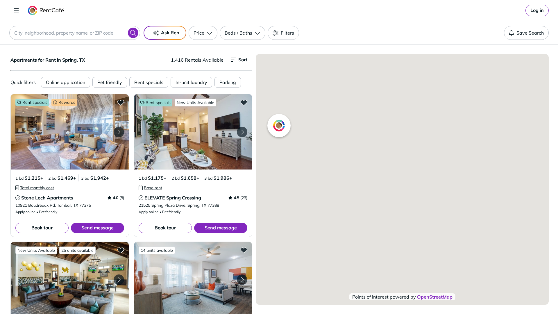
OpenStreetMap (435, 297)
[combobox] (74, 33)
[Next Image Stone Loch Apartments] (119, 132)
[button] (70, 132)
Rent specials (148, 82)
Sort (242, 60)
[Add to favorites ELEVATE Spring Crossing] (244, 102)
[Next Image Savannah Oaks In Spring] (119, 279)
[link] (537, 10)
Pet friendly (109, 82)
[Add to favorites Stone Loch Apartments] (120, 102)
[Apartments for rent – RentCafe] (46, 10)
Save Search (530, 33)
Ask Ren (170, 32)
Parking (227, 82)
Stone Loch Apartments (47, 198)
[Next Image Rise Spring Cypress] (242, 279)
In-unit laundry (191, 82)
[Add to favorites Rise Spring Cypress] (244, 250)
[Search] (133, 33)
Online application (65, 82)
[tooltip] (34, 188)
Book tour (42, 228)
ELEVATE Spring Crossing (172, 198)
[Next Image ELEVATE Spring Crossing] (242, 132)
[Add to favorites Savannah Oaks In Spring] (120, 250)
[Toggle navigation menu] (16, 10)
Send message (97, 228)
